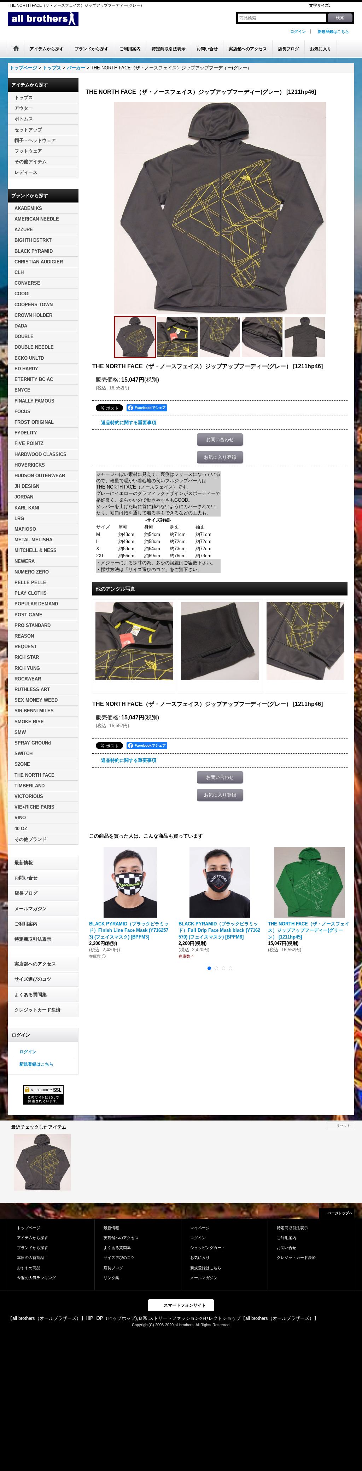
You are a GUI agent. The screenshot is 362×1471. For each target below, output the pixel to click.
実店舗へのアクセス (35, 964)
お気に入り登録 (220, 457)
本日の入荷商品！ (32, 1257)
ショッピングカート (207, 1247)
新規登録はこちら (333, 31)
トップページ (28, 1228)
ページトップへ (340, 1213)
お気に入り (200, 1257)
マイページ (200, 1228)
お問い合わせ (220, 439)
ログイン (298, 31)
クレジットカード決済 (37, 1010)
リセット (343, 1126)
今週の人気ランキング (36, 1278)
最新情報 (23, 862)
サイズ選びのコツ (32, 979)
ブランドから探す (32, 1247)
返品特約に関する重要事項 (128, 422)
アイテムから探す (32, 1238)
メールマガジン (30, 908)
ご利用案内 (25, 923)
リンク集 (111, 1278)
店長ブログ (25, 893)
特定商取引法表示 (32, 939)
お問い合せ (25, 877)
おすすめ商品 (28, 1268)
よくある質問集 (30, 994)
